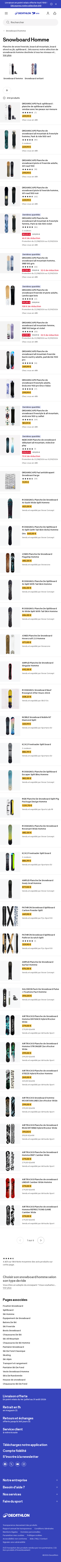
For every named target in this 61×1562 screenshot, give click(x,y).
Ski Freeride (9, 1326)
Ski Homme (8, 1314)
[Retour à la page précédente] (20, 1240)
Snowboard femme (13, 78)
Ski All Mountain (11, 1338)
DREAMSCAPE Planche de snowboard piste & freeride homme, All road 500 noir (40, 190)
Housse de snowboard (14, 1379)
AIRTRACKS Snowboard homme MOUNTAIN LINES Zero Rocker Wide (39, 1099)
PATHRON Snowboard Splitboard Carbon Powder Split (38, 908)
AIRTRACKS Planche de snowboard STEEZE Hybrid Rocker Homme (40, 1072)
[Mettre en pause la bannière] (51, 4)
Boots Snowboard (12, 1330)
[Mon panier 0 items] (54, 13)
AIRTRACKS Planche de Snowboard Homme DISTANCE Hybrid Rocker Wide (40, 1019)
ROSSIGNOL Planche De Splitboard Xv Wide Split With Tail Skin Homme (40, 609)
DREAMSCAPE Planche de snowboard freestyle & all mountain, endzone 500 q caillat (40, 413)
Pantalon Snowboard (13, 1347)
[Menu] (6, 13)
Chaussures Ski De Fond (15, 1384)
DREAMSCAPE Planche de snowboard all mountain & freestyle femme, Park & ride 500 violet (40, 221)
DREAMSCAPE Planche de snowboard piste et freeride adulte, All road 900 (40, 163)
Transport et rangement (15, 1363)
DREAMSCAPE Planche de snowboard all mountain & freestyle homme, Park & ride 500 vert (40, 134)
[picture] (10, 112)
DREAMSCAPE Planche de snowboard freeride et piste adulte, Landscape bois (40, 293)
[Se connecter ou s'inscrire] (48, 13)
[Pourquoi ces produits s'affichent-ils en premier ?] (4, 98)
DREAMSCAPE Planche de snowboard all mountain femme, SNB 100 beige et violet (38, 325)
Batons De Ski (10, 1322)
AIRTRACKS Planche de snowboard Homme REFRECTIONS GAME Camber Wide (40, 1209)
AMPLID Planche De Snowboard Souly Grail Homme (37, 881)
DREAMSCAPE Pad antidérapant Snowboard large (38, 473)
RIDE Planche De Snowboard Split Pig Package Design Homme (40, 800)
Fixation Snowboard (13, 1306)
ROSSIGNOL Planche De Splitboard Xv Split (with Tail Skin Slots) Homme (40, 528)
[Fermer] (56, 4)
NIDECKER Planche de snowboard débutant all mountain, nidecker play (39, 443)
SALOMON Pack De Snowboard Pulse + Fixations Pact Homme (40, 990)
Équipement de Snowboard (16, 1318)
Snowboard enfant (34, 78)
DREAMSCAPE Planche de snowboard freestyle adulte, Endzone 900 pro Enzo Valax (36, 383)
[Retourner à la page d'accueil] (27, 13)
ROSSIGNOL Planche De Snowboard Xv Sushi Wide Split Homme (40, 501)
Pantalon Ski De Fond (13, 1367)
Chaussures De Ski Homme (16, 1343)
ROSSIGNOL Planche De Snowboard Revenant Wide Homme (40, 827)
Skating (7, 1355)
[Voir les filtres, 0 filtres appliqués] (7, 90)
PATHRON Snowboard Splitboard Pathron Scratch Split (38, 936)
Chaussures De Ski (12, 1334)
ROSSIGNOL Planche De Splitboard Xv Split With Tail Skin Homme (39, 582)
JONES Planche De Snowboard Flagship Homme (37, 555)
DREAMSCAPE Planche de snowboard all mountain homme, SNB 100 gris (38, 261)
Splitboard (8, 1310)
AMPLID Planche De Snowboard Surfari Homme (37, 963)
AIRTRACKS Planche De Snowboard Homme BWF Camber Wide (40, 1153)
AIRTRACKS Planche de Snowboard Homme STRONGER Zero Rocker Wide (40, 1046)
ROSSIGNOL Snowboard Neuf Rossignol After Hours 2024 (36, 691)
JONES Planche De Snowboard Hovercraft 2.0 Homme (37, 637)
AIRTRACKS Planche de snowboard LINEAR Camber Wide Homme (40, 1180)
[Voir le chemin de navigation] (4, 31)
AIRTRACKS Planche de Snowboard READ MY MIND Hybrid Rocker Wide (40, 1126)
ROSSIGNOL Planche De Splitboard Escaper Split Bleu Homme (39, 773)
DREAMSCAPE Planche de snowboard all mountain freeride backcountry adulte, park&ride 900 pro (40, 355)
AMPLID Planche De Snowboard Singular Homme (37, 664)
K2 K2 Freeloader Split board (36, 744)
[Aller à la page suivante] (40, 1240)
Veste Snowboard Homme (16, 1371)
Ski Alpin (7, 1359)
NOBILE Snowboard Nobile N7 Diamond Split (36, 718)
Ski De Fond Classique (14, 1351)
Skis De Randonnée (12, 1375)
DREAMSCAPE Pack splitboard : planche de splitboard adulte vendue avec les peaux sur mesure (39, 106)
